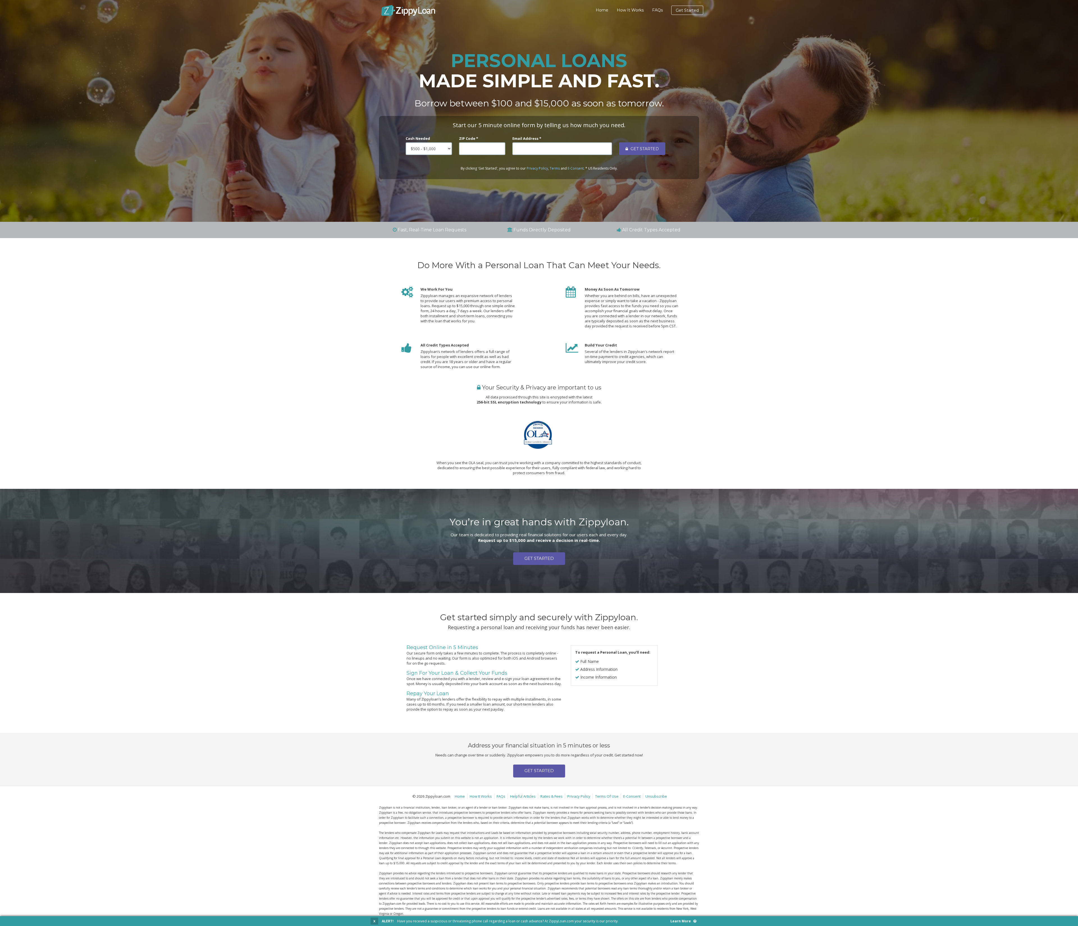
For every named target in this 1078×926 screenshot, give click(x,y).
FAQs (657, 10)
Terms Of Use (606, 796)
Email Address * (526, 138)
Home (602, 10)
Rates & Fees (551, 796)
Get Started (687, 10)
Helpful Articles (523, 796)
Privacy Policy (537, 168)
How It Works (630, 10)
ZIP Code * (468, 138)
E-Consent (576, 168)
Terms (555, 168)
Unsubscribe (656, 796)
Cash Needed (418, 138)
